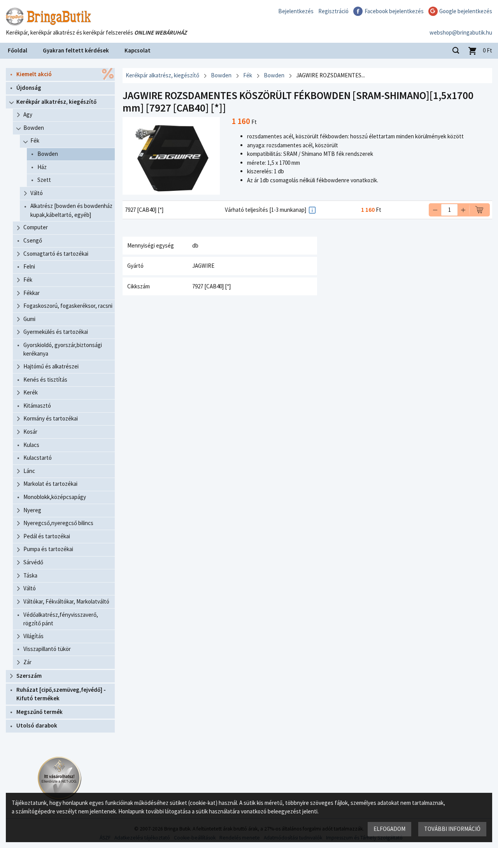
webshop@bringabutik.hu (461, 32)
